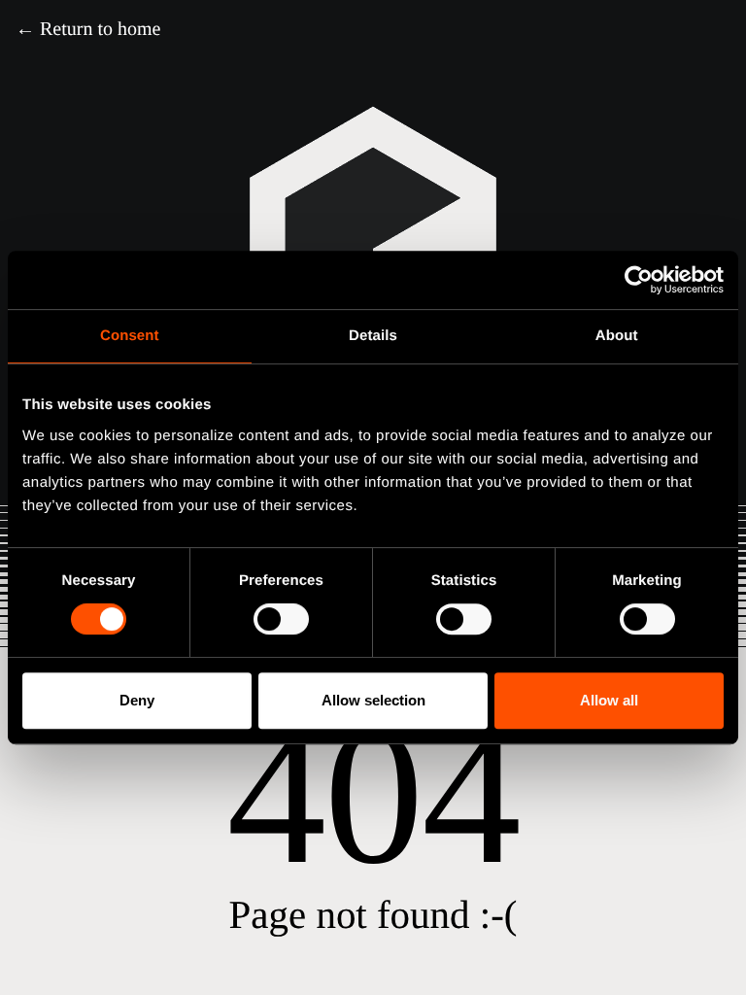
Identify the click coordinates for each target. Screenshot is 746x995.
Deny (136, 700)
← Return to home (88, 29)
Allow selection (373, 700)
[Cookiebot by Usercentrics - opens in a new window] (639, 279)
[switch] (281, 619)
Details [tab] (373, 335)
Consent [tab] (129, 335)
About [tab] (616, 335)
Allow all (609, 700)
